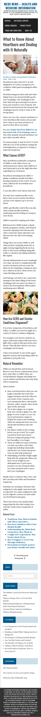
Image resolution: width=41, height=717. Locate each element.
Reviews (7, 20)
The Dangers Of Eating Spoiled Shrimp (20, 637)
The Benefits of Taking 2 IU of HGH (19, 643)
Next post (19, 558)
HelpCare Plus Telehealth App (15, 678)
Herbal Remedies (11, 25)
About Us (28, 30)
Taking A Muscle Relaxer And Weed (19, 645)
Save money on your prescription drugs (18, 673)
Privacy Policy (25, 25)
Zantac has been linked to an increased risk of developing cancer (20, 130)
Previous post (22, 555)
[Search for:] (20, 576)
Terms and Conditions (13, 30)
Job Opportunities (10, 668)
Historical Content (21, 20)
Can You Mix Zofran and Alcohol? (18, 640)
